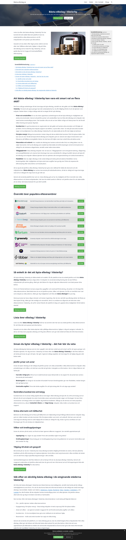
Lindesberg (74, 490)
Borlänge (56, 490)
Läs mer (81, 201)
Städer (91, 2)
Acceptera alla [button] (58, 537)
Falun (61, 490)
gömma (32, 64)
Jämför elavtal (68, 18)
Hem (85, 2)
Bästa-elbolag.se (20, 2)
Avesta (50, 490)
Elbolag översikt (58, 18)
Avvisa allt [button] (68, 537)
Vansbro (66, 490)
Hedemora (43, 490)
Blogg (107, 2)
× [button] (124, 530)
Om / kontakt (99, 2)
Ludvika (16, 492)
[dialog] (63, 534)
